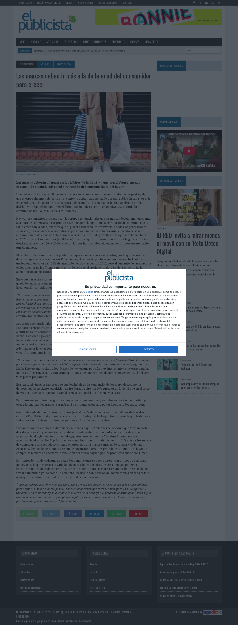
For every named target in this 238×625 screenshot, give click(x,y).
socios (89, 292)
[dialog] (119, 312)
